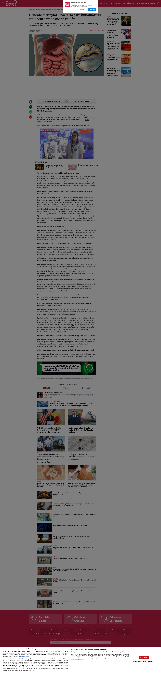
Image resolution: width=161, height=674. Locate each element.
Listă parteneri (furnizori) (77, 659)
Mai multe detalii (24, 656)
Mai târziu (82, 9)
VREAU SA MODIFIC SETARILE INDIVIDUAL (143, 662)
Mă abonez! (92, 9)
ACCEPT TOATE (143, 657)
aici (38, 665)
